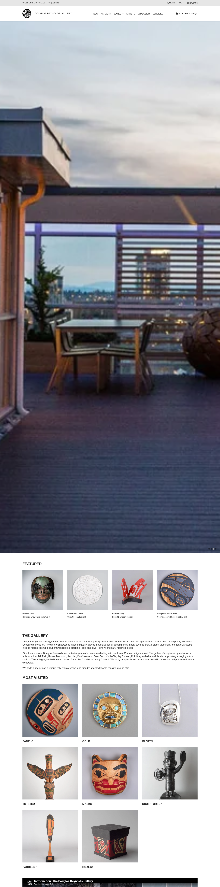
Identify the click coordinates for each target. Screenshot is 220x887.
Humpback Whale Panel (167, 614)
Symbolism (144, 14)
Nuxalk (183, 617)
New (95, 14)
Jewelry (119, 14)
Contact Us (192, 3)
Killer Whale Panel (75, 614)
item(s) (188, 13)
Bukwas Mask (28, 614)
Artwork (106, 14)
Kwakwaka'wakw (44, 617)
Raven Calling (118, 614)
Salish (82, 617)
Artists (130, 14)
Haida (129, 617)
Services (158, 14)
